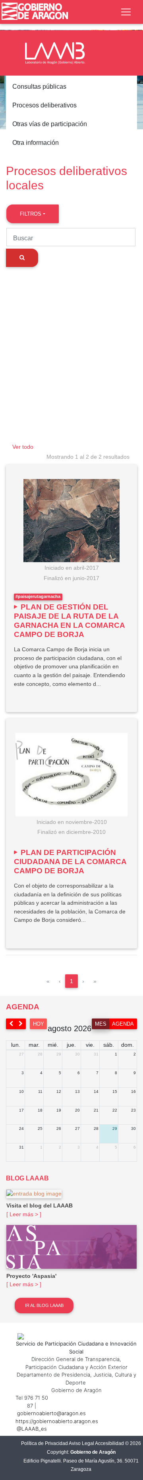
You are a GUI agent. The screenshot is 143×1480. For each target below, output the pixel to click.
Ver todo (22, 447)
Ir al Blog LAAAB (44, 1305)
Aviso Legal (81, 1443)
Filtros (30, 214)
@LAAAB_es (32, 1428)
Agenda (123, 1024)
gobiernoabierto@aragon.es (51, 1413)
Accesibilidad (109, 1443)
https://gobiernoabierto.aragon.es (56, 1421)
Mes (100, 1024)
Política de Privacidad (44, 1443)
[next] (21, 1023)
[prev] (11, 1023)
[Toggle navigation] (126, 11)
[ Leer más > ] (23, 1214)
